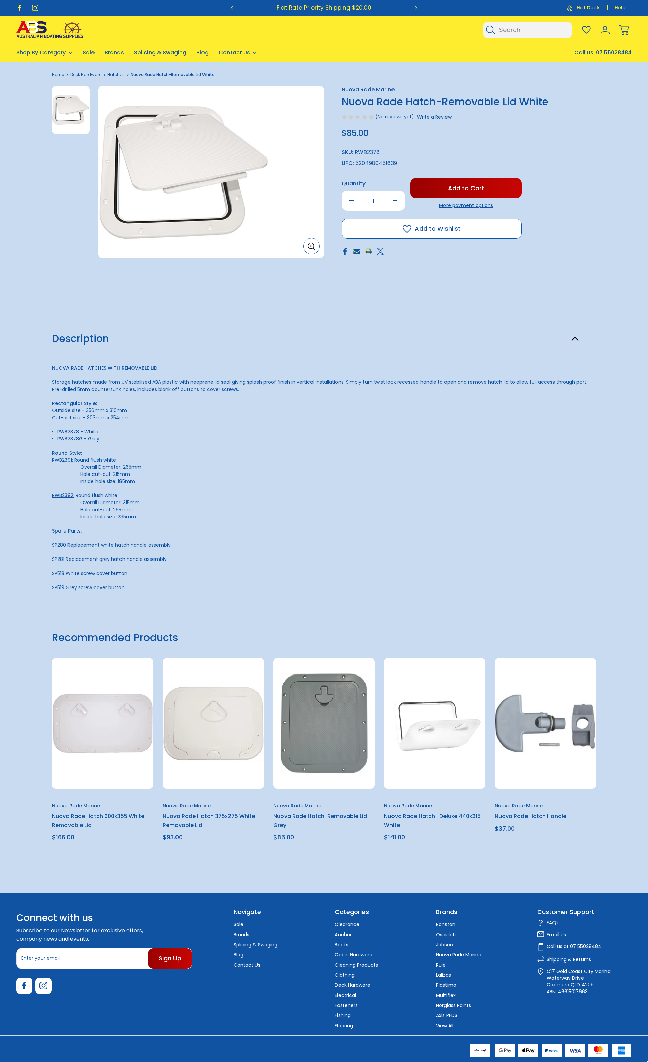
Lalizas (443, 975)
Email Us (556, 934)
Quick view (123, 680)
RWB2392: (63, 495)
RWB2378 (68, 431)
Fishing (343, 1015)
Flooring (344, 1025)
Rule (441, 964)
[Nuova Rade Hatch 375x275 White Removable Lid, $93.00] (213, 723)
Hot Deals (589, 7)
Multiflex (446, 995)
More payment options (466, 205)
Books (341, 944)
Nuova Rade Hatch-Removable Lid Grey (320, 820)
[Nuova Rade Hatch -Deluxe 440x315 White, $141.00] (434, 723)
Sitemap (101, 1048)
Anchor (343, 934)
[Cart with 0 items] (624, 30)
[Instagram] (35, 8)
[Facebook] (19, 8)
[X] (380, 251)
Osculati (446, 934)
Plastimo (446, 985)
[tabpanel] (71, 110)
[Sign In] (605, 30)
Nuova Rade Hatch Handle (530, 816)
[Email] (356, 251)
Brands (114, 52)
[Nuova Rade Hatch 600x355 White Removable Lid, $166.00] (102, 723)
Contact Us (234, 52)
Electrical (345, 995)
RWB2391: (63, 460)
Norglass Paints (453, 1005)
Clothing (345, 975)
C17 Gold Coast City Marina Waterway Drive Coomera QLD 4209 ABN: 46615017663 (579, 981)
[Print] (368, 251)
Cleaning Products (356, 964)
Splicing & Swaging (160, 52)
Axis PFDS (446, 1015)
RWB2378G (70, 438)
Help (620, 7)
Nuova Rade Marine (458, 954)
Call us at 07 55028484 (574, 946)
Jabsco (444, 944)
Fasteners (346, 1005)
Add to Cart (102, 773)
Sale (88, 52)
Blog (202, 52)
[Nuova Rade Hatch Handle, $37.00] (545, 723)
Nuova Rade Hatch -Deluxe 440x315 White (432, 820)
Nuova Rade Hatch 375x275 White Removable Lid (209, 820)
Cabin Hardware (353, 954)
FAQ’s (553, 922)
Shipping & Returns (569, 959)
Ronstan (445, 924)
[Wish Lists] (586, 30)
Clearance (347, 924)
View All (444, 1025)
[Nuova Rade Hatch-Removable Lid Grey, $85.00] (324, 723)
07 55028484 (614, 52)
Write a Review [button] (434, 117)
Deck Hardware (352, 985)
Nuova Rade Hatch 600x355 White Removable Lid (98, 820)
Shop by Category (41, 52)
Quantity (354, 184)
